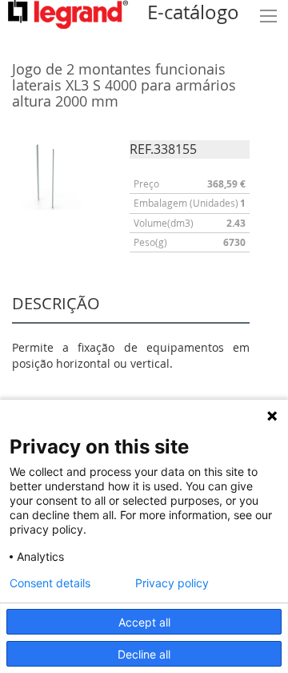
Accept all (144, 622)
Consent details (50, 583)
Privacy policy (172, 583)
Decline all (144, 654)
